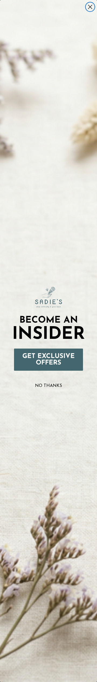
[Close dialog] (90, 7)
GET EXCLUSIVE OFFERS (48, 359)
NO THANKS (48, 386)
